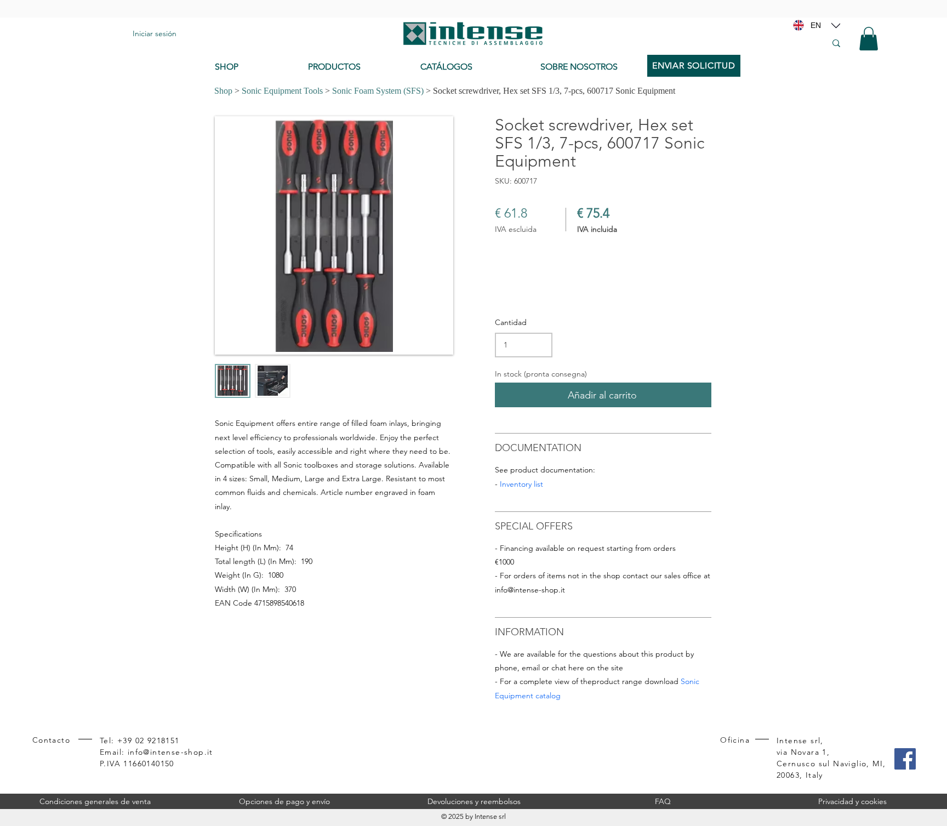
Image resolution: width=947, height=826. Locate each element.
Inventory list (521, 484)
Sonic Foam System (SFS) (378, 90)
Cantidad (511, 322)
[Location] (835, 25)
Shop (223, 90)
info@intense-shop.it (530, 590)
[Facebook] (905, 759)
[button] (868, 38)
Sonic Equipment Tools (282, 90)
